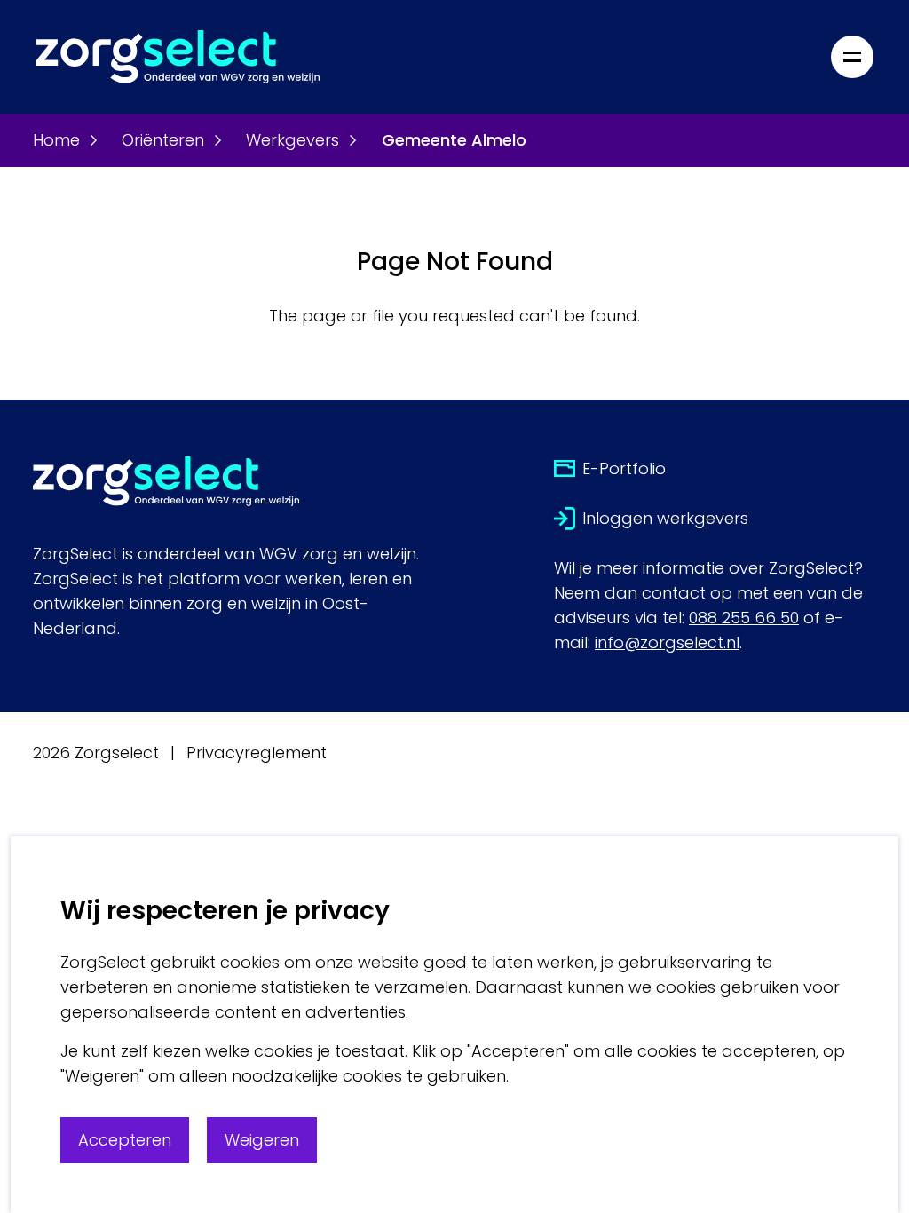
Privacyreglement (256, 752)
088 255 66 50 (744, 617)
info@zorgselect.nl (667, 642)
